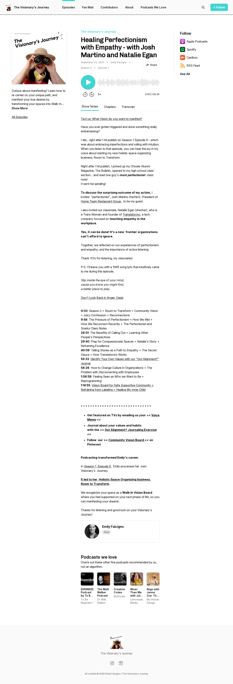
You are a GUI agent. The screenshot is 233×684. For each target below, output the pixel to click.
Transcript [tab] (128, 107)
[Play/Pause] (88, 82)
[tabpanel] (120, 318)
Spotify (191, 49)
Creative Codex (119, 591)
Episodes (68, 7)
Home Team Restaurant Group (101, 201)
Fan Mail (87, 7)
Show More (20, 108)
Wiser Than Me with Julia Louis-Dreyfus (136, 596)
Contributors (109, 7)
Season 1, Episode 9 (97, 466)
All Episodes (20, 117)
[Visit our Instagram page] (112, 663)
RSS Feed (193, 65)
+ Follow (219, 7)
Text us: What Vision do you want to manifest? (111, 119)
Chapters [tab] (110, 107)
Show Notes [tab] (90, 106)
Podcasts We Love (153, 7)
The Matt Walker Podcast (103, 592)
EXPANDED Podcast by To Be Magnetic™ (88, 594)
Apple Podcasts (197, 41)
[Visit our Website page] (121, 663)
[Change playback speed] (99, 94)
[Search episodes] (203, 7)
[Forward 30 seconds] (91, 94)
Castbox (192, 57)
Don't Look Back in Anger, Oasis (102, 297)
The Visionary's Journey (31, 7)
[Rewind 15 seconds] (85, 94)
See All (185, 74)
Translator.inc (131, 214)
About (129, 7)
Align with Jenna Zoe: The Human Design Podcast (153, 597)
